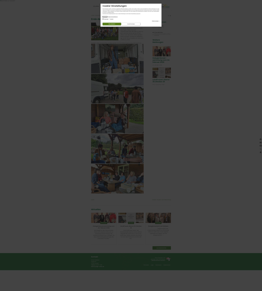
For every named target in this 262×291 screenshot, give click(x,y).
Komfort (111, 19)
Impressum (105, 16)
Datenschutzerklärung (113, 16)
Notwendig (106, 19)
